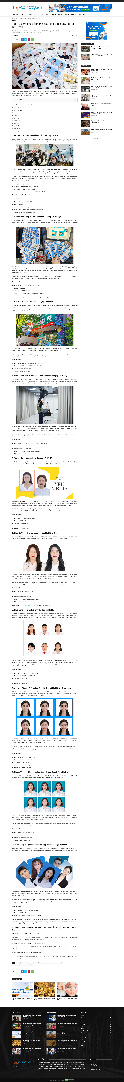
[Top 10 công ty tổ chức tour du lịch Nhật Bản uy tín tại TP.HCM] (85, 132)
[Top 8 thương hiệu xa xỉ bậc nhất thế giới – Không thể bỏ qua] (16, 1018)
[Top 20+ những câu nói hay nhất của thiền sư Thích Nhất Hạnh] (51, 1043)
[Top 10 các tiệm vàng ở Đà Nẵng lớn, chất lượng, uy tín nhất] (44, 989)
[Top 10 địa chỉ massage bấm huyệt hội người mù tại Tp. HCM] (85, 72)
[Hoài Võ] (13, 35)
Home (13, 18)
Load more (96, 138)
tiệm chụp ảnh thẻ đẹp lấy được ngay (36, 962)
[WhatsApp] (32, 39)
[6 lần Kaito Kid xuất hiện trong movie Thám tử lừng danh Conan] (51, 1018)
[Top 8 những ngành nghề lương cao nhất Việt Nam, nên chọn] (16, 1051)
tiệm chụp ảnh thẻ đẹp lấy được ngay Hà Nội (53, 962)
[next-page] (15, 1003)
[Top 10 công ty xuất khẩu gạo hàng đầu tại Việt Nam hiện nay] (85, 80)
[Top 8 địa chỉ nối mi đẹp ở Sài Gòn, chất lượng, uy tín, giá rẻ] (67, 989)
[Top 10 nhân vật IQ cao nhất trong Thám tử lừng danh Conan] (51, 1051)
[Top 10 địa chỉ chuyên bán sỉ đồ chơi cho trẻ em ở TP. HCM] (51, 1026)
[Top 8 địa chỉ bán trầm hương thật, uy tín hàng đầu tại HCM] (85, 123)
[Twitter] (25, 39)
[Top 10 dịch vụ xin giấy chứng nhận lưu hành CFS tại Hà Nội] (22, 989)
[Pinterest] (29, 39)
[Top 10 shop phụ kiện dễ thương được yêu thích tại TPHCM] (85, 97)
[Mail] (20, 1066)
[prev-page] (13, 1003)
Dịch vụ (17, 18)
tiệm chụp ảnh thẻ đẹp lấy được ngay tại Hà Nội (22, 964)
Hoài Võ (16, 35)
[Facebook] (99, 1)
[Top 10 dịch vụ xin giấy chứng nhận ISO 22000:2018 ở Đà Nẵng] (16, 1026)
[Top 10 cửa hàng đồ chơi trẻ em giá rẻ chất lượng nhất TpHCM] (85, 115)
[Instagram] (17, 1066)
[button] (110, 14)
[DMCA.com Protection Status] (69, 1080)
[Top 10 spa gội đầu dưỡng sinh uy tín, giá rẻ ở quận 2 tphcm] (85, 106)
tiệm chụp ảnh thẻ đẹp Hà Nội (22, 962)
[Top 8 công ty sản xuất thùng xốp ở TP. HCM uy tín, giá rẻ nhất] (85, 89)
